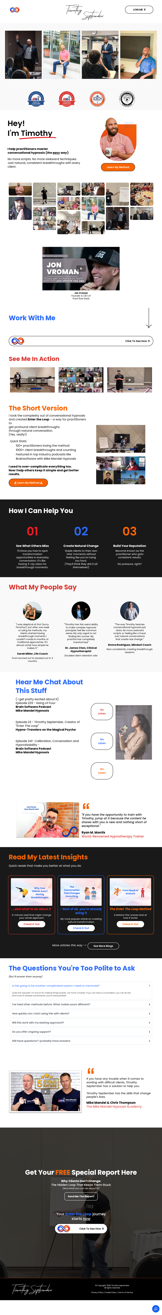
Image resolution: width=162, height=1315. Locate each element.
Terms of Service (125, 1292)
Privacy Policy (97, 1292)
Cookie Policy (110, 1292)
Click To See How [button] (136, 341)
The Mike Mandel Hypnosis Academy (114, 1106)
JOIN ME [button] (138, 9)
